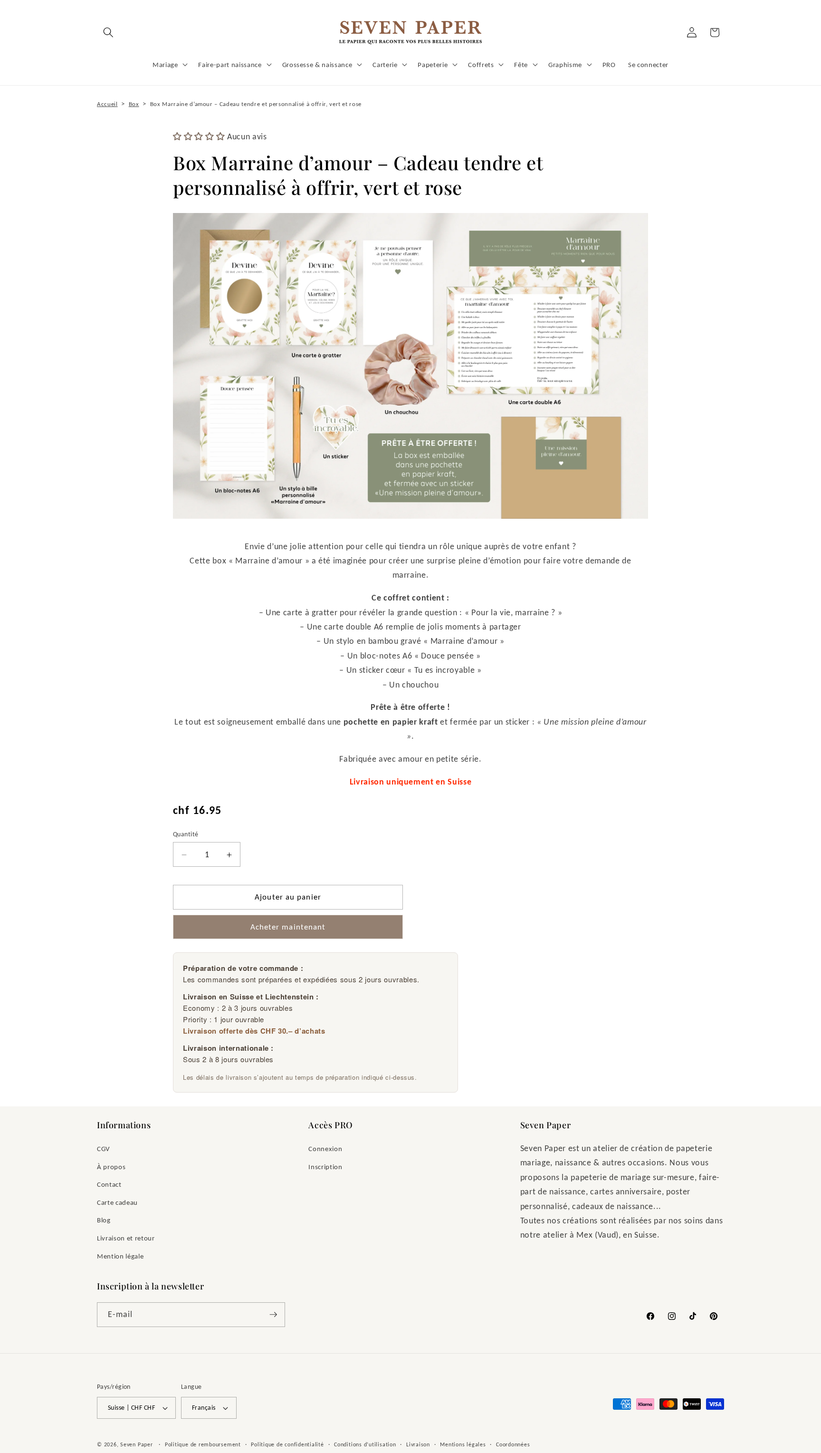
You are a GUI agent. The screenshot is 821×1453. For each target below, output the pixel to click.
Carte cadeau (117, 1202)
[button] (108, 32)
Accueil (107, 103)
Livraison (418, 1444)
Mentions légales (463, 1444)
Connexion (325, 1148)
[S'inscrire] (273, 1314)
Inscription (325, 1166)
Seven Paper (136, 1444)
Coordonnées (513, 1444)
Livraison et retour (126, 1237)
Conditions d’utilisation (365, 1444)
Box (134, 103)
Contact (109, 1184)
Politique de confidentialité (287, 1444)
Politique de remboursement (203, 1444)
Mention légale (120, 1255)
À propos (111, 1166)
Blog (104, 1219)
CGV (103, 1148)
